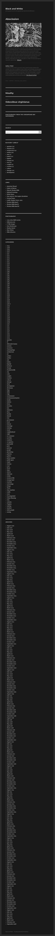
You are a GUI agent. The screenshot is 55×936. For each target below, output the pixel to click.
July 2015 (9, 792)
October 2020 (11, 666)
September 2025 (11, 548)
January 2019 (10, 708)
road (8, 466)
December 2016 (11, 758)
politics (9, 456)
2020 (8, 336)
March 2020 (10, 680)
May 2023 (9, 604)
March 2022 (10, 632)
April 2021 (10, 654)
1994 (8, 294)
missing (9, 428)
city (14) (9, 162)
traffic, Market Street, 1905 (14, 200)
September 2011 (11, 884)
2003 (8, 312)
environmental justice (13, 398)
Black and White (14, 9)
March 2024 (10, 584)
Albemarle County (12, 344)
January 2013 (10, 852)
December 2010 (11, 902)
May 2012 (9, 868)
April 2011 (9, 894)
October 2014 (10, 810)
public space (10, 460)
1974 (8, 260)
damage (9, 382)
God (8, 418)
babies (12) (10, 156)
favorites (9, 406)
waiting (9, 506)
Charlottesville (11, 370)
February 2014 (11, 826)
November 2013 (11, 832)
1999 (8, 302)
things (9, 486)
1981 (8, 274)
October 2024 (11, 570)
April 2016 (10, 774)
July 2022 (9, 624)
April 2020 (10, 678)
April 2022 (10, 630)
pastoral (9, 448)
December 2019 (11, 686)
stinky (9, 476)
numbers (9, 440)
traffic (8, 492)
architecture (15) (11, 150)
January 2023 (10, 612)
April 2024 (10, 582)
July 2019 (9, 696)
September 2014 (11, 812)
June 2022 (10, 626)
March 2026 (10, 536)
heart (8, 422)
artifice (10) (10, 152)
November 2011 (11, 880)
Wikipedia (19, 60)
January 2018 (10, 732)
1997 (8, 298)
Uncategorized (11, 496)
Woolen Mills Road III (13, 206)
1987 (8, 286)
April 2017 (10, 750)
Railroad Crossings (12, 192)
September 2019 (11, 692)
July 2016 (9, 768)
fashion (9, 402)
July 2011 (9, 888)
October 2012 (10, 858)
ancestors (9, 348)
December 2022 (11, 614)
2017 (8, 332)
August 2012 (10, 862)
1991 (8, 292)
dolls (8, 392)
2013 (8, 330)
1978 (8, 268)
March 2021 (10, 656)
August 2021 (10, 646)
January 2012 (10, 876)
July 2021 (9, 648)
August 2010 (10, 910)
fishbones (10, 410)
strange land (10, 480)
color (8, 374)
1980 (8, 272)
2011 (8, 326)
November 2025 (11, 544)
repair (8, 462)
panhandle (10, 444)
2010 (8, 324)
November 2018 (11, 712)
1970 (8, 252)
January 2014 (10, 828)
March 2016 (10, 776)
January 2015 (10, 804)
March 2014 (10, 824)
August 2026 (10, 525)
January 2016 (10, 780)
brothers (9, 366)
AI (7, 342)
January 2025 (10, 564)
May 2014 (9, 820)
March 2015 (10, 800)
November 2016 (11, 760)
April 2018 (10, 726)
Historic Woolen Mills (13, 190)
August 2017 (10, 742)
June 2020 (10, 674)
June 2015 (9, 794)
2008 (8, 320)
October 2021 (10, 642)
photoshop (10, 452)
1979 (8, 270)
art (8, 354)
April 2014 (10, 822)
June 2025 (10, 554)
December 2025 (11, 542)
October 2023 (11, 594)
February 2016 (11, 778)
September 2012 (11, 860)
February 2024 (11, 586)
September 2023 (11, 596)
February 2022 (11, 634)
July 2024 (9, 576)
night (8, 434)
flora (8, 412)
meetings (9, 426)
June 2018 (9, 722)
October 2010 (10, 906)
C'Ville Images (11, 224)
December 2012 (11, 854)
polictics (9, 454)
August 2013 (10, 838)
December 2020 (11, 662)
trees (21, 80)
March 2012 (10, 872)
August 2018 (10, 718)
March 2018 (10, 728)
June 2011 (9, 890)
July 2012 (9, 864)
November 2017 (11, 736)
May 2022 (10, 628)
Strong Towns (11, 198)
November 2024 (11, 568)
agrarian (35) (10, 146)
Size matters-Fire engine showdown (17, 196)
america (9, 346)
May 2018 (9, 724)
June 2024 (10, 578)
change (9, 368)
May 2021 (9, 652)
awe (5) (9, 154)
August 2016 (10, 766)
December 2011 (11, 878)
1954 (8, 246)
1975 (8, 262)
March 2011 (10, 896)
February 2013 (11, 850)
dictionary (17, 80)
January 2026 (11, 540)
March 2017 (10, 752)
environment (10, 396)
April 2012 (10, 870)
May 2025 (10, 556)
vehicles (9, 502)
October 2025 (11, 546)
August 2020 (10, 670)
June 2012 (9, 866)
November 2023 (11, 592)
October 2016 (10, 762)
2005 (8, 316)
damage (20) (10, 170)
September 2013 (11, 836)
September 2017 (11, 740)
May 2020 (10, 676)
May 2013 (9, 844)
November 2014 (11, 808)
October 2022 (11, 618)
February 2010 (11, 922)
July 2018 (9, 720)
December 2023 (11, 590)
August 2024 (10, 574)
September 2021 (11, 644)
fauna (8, 404)
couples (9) (10, 164)
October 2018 (10, 714)
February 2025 (11, 562)
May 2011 (9, 892)
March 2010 (10, 920)
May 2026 (10, 531)
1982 (8, 276)
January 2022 (10, 636)
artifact (9, 356)
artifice (9, 358)
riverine (9, 464)
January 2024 (10, 588)
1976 (8, 264)
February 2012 (11, 874)
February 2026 (11, 538)
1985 (8, 282)
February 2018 (11, 730)
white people (10, 510)
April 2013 (10, 846)
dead (8, 384)
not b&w (9, 438)
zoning (9, 512)
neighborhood (11, 432)
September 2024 (11, 572)
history (9, 424)
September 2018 (11, 716)
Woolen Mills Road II (13, 204)
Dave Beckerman (11, 226)
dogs (8, 390)
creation (9, 378)
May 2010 (9, 916)
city (8, 372)
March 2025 (10, 560)
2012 (8, 328)
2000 (8, 306)
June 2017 (9, 746)
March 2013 (10, 848)
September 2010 (11, 908)
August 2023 (10, 598)
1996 (8, 296)
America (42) (10, 148)
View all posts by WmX (31, 75)
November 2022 (11, 616)
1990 (8, 290)
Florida (9, 414)
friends (9, 416)
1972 (8, 256)
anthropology (11, 350)
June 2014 (9, 818)
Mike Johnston (11, 232)
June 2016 (10, 770)
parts (8, 446)
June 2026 (10, 529)
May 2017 (9, 748)
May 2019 (9, 700)
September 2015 (11, 788)
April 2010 (10, 918)
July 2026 (9, 527)
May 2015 (9, 796)
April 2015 (10, 798)
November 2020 (11, 664)
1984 (8, 280)
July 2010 (9, 912)
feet (8, 408)
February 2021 (11, 658)
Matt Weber (10, 230)
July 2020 (9, 672)
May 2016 (9, 772)
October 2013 (10, 834)
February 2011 (11, 898)
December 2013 (11, 830)
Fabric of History (11, 188)
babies (9, 362)
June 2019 (10, 698)
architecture (10, 352)
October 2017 (10, 738)
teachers (9, 482)
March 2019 (10, 704)
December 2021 (11, 638)
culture (9, 168)
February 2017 (11, 754)
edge (8, 394)
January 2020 (10, 684)
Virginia (9, 504)
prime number (11, 458)
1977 (8, 266)
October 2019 (10, 690)
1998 (8, 300)
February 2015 (11, 802)
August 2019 (10, 694)
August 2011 (10, 886)
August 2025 (10, 550)
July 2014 (9, 816)
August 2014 (10, 814)
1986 (8, 284)
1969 (8, 250)
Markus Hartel (11, 228)
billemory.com (11, 222)
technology (10, 484)
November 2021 (11, 640)
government (10, 420)
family (9, 400)
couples (9, 376)
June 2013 (9, 842)
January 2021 (10, 660)
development (10, 172)
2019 (8, 334)
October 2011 (10, 882)
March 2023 (10, 608)
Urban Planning (11, 498)
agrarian (9, 340)
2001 (8, 308)
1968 (8, 248)
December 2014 (11, 806)
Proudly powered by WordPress (21, 931)
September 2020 (11, 668)
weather (24, 80)
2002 (8, 310)
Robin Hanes (10, 194)
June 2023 (10, 602)
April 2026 (10, 533)
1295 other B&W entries (13, 220)
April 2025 (10, 558)
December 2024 (11, 566)
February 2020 (11, 682)
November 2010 (11, 904)
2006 (8, 318)
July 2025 (9, 552)
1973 (8, 258)
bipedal (9, 158)
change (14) (10, 160)
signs (8, 470)
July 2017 (9, 744)
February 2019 (11, 706)
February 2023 (11, 610)
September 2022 (11, 620)
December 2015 (11, 782)
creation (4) (10, 166)
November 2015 (11, 784)
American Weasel (12, 186)
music (8, 430)
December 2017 (11, 734)
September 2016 (11, 764)
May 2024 (10, 580)
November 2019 (11, 688)
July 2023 (9, 600)
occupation (10, 442)
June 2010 (9, 914)
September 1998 (11, 924)
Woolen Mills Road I (12, 202)
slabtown (9, 474)
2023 (8, 338)
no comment (10, 436)
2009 (8, 322)
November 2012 (11, 856)
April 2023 (10, 606)
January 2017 (10, 756)
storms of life (10, 478)
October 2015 (10, 786)
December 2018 (11, 710)
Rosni (8, 468)
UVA (8, 500)
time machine (11, 490)
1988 (8, 288)
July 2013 (9, 840)
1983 (8, 278)
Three (8, 488)
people (9, 450)
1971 (8, 254)
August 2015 (10, 790)
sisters (9, 472)
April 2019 (10, 702)
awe (8, 360)
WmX (7, 80)
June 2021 (9, 650)
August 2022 (10, 622)
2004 (8, 314)
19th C (9, 304)
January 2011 (10, 900)
